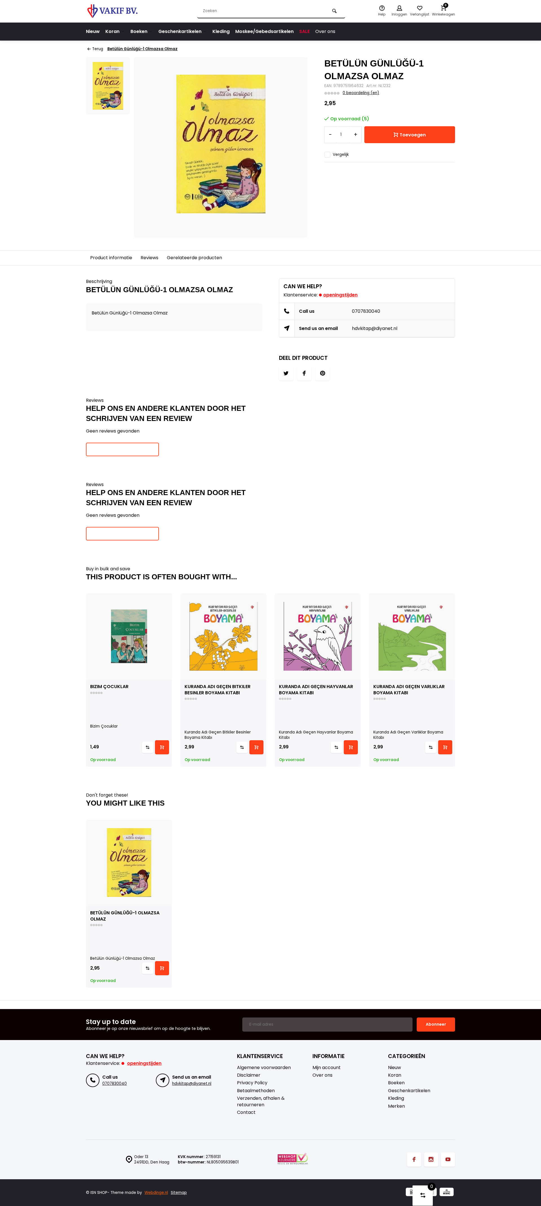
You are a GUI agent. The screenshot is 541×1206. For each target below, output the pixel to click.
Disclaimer (248, 1075)
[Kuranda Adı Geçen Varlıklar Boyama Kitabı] (412, 636)
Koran (112, 31)
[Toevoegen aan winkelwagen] (162, 747)
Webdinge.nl (156, 1192)
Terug (97, 49)
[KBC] (447, 1193)
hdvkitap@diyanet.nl (374, 328)
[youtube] (448, 1159)
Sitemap (179, 1192)
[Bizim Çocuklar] (129, 636)
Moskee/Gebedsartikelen (264, 31)
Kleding (221, 31)
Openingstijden (340, 295)
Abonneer (436, 1024)
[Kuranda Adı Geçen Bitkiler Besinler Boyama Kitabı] (223, 636)
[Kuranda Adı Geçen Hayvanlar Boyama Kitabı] (318, 636)
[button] (456, 680)
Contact (246, 1112)
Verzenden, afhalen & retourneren (261, 1101)
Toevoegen (413, 135)
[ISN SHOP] (120, 11)
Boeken (138, 31)
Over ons (325, 31)
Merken (396, 1106)
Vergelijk (341, 154)
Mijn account (326, 1068)
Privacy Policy (252, 1083)
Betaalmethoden (256, 1091)
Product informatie (111, 257)
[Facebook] (414, 1159)
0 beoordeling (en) (361, 93)
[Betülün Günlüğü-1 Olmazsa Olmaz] (129, 863)
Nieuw (93, 31)
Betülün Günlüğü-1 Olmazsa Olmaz (142, 49)
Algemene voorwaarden (264, 1068)
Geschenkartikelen (179, 31)
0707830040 (366, 311)
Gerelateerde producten (194, 257)
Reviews (149, 257)
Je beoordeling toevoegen (122, 449)
